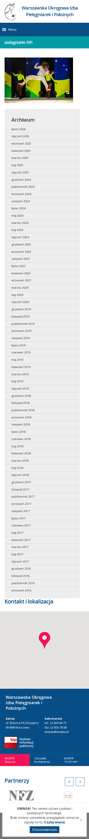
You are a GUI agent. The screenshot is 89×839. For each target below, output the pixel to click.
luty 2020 (17, 295)
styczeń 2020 (20, 302)
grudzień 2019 (21, 309)
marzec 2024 (20, 223)
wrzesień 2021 (21, 280)
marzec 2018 (20, 460)
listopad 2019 (20, 316)
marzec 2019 (20, 374)
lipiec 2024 (18, 208)
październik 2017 (22, 496)
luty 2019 (17, 381)
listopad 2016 (20, 576)
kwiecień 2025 (21, 151)
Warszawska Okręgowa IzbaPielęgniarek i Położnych (50, 11)
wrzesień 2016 (21, 590)
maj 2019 (17, 360)
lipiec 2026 (18, 129)
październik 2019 (22, 324)
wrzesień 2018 (21, 417)
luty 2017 (17, 554)
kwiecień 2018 (21, 453)
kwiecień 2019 (21, 367)
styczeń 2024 (20, 237)
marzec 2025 (20, 158)
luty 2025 (17, 165)
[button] (12, 29)
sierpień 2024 (20, 201)
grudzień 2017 (21, 482)
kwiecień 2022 (21, 273)
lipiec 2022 (18, 266)
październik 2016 (22, 583)
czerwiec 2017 (21, 525)
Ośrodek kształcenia (42, 760)
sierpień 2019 (20, 338)
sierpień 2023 (20, 259)
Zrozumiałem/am (44, 829)
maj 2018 (17, 446)
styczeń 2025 (20, 172)
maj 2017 (17, 533)
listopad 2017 (20, 489)
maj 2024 (17, 215)
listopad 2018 (20, 403)
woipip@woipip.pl (56, 732)
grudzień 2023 (21, 244)
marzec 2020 (20, 288)
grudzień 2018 (21, 396)
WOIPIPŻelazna (10, 760)
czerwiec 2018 (21, 439)
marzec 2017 (20, 547)
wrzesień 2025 (21, 143)
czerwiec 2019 (21, 352)
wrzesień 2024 (21, 194)
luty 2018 (17, 468)
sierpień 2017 (20, 511)
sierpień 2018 (20, 424)
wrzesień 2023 (21, 252)
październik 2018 (22, 410)
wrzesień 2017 (21, 504)
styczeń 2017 (20, 561)
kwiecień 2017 (21, 540)
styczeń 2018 (20, 475)
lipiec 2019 (18, 345)
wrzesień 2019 (21, 331)
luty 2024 (17, 230)
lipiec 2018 (18, 432)
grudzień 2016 (21, 568)
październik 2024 (22, 187)
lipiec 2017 (18, 518)
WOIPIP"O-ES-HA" (71, 760)
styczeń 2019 (20, 388)
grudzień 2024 (21, 180)
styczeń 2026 (20, 136)
